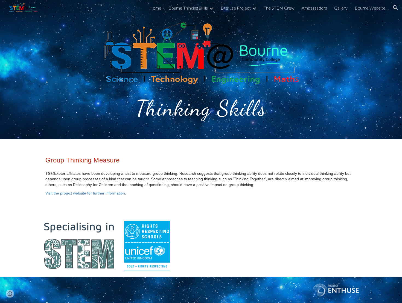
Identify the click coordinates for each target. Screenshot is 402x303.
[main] (201, 107)
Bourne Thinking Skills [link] (188, 7)
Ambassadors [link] (314, 7)
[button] (395, 7)
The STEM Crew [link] (279, 7)
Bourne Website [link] (370, 7)
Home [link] (155, 7)
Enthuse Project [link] (236, 7)
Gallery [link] (341, 7)
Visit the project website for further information (85, 193)
